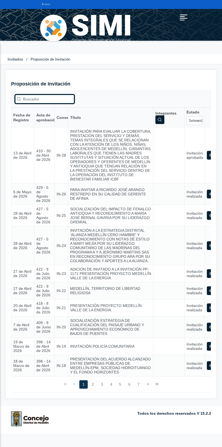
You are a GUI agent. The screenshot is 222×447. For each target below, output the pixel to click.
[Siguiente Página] (148, 384)
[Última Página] (157, 384)
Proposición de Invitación (50, 59)
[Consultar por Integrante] (159, 119)
